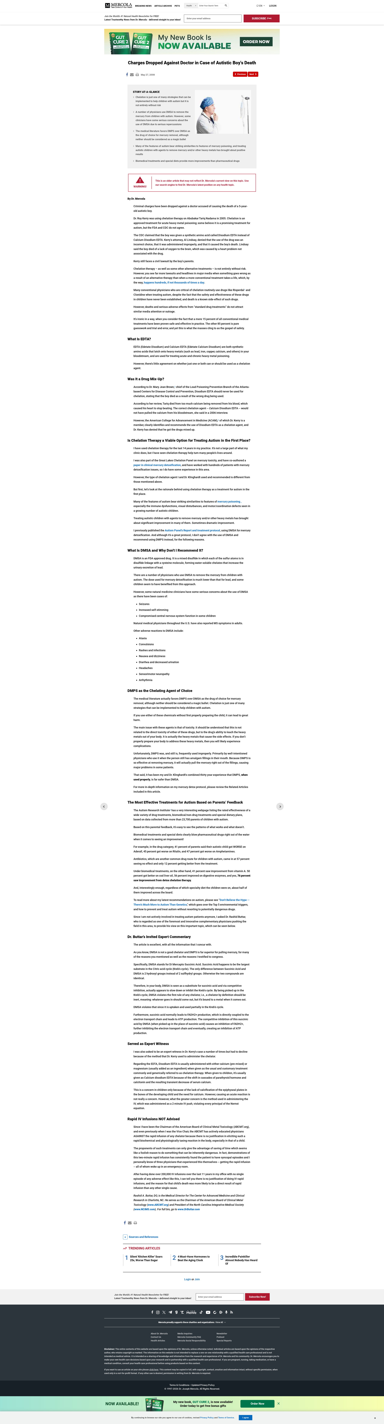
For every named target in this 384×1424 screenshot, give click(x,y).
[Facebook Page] (124, 1229)
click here (153, 1369)
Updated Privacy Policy (202, 1385)
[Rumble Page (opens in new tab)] (221, 1312)
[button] (262, 18)
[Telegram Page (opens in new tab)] (170, 1312)
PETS (177, 6)
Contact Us (156, 1337)
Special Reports (224, 1340)
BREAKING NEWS (143, 6)
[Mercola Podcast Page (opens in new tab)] (226, 1312)
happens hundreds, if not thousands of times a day (174, 282)
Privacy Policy (207, 1417)
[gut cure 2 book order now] (192, 53)
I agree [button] (245, 1417)
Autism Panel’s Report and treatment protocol (192, 530)
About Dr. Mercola (159, 1333)
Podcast (220, 1337)
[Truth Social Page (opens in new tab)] (182, 1312)
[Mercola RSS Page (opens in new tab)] (231, 1312)
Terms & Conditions (179, 1385)
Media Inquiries (184, 1333)
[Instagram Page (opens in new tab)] (158, 1312)
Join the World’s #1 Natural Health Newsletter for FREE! (131, 16)
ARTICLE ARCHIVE (163, 6)
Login (187, 1279)
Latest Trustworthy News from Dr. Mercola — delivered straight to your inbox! (152, 1298)
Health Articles (158, 1340)
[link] (127, 75)
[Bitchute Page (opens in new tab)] (215, 1312)
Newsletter (222, 1333)
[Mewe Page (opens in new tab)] (191, 1312)
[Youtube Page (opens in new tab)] (208, 1312)
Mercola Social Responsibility (191, 1340)
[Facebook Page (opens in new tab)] (152, 1312)
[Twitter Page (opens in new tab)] (164, 1312)
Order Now (257, 1403)
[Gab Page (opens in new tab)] (176, 1312)
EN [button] (260, 5)
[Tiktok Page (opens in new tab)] (201, 1312)
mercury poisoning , (229, 501)
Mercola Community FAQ (189, 1337)
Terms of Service (226, 1417)
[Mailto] (129, 1229)
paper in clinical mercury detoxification (157, 465)
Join (197, 1279)
